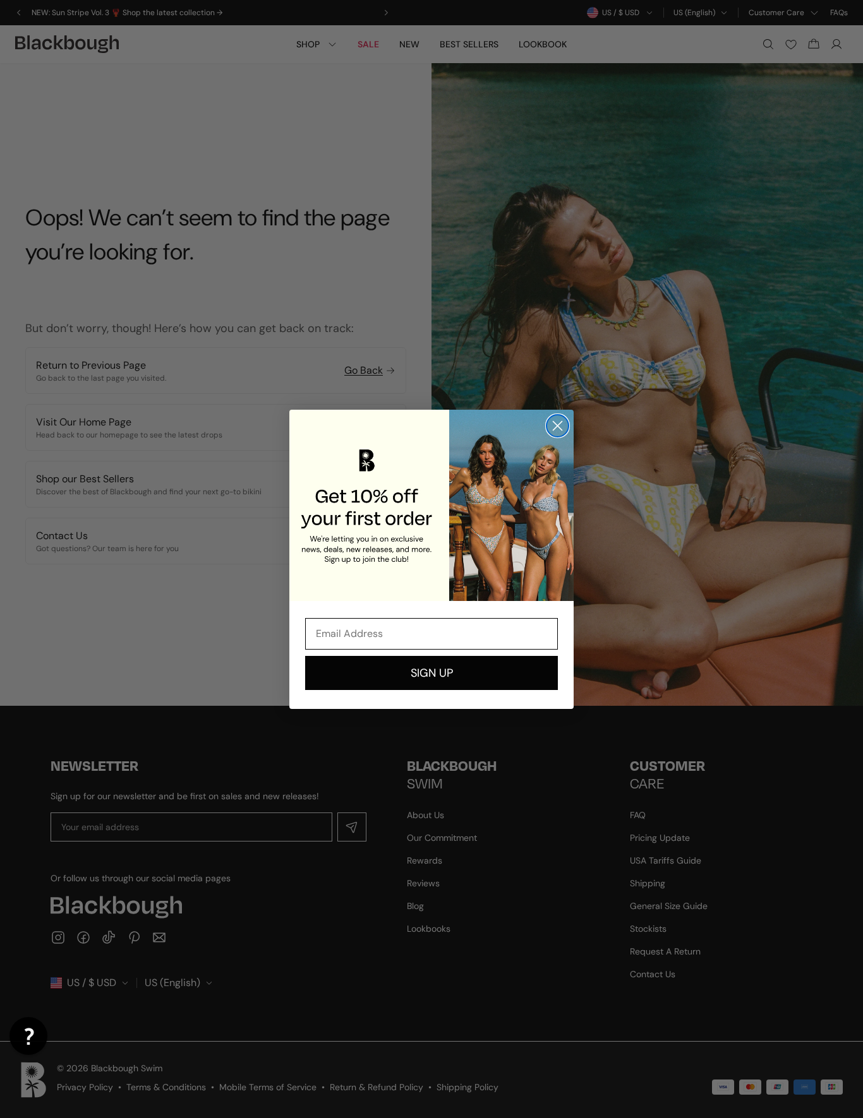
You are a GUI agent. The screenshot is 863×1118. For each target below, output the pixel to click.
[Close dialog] (557, 426)
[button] (28, 1036)
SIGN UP (432, 673)
